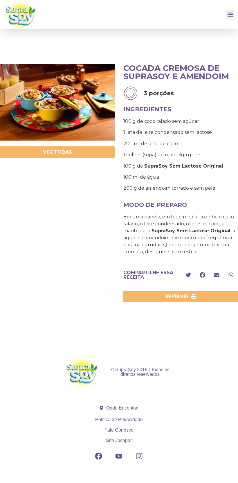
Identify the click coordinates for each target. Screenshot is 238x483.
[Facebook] (98, 456)
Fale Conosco (119, 430)
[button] (230, 14)
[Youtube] (119, 456)
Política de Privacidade (119, 419)
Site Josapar (119, 440)
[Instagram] (139, 456)
